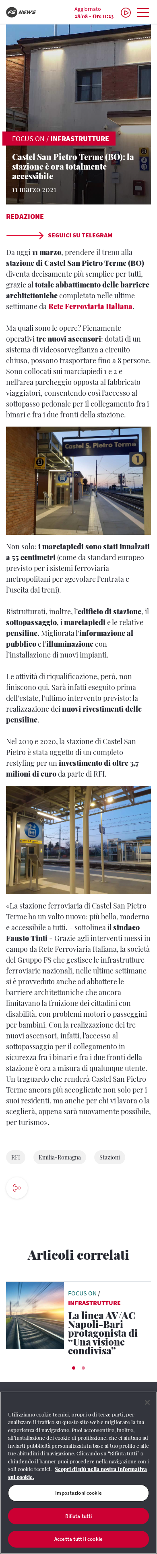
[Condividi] (41, 1189)
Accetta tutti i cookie (78, 1539)
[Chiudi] (147, 1402)
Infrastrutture (79, 138)
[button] (73, 1368)
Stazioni (109, 1157)
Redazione (25, 216)
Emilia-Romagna (60, 1157)
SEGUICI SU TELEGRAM (79, 235)
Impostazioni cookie (78, 1492)
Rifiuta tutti (78, 1516)
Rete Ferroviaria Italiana (90, 306)
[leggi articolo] (35, 1314)
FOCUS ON (28, 138)
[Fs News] (26, 12)
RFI (15, 1157)
